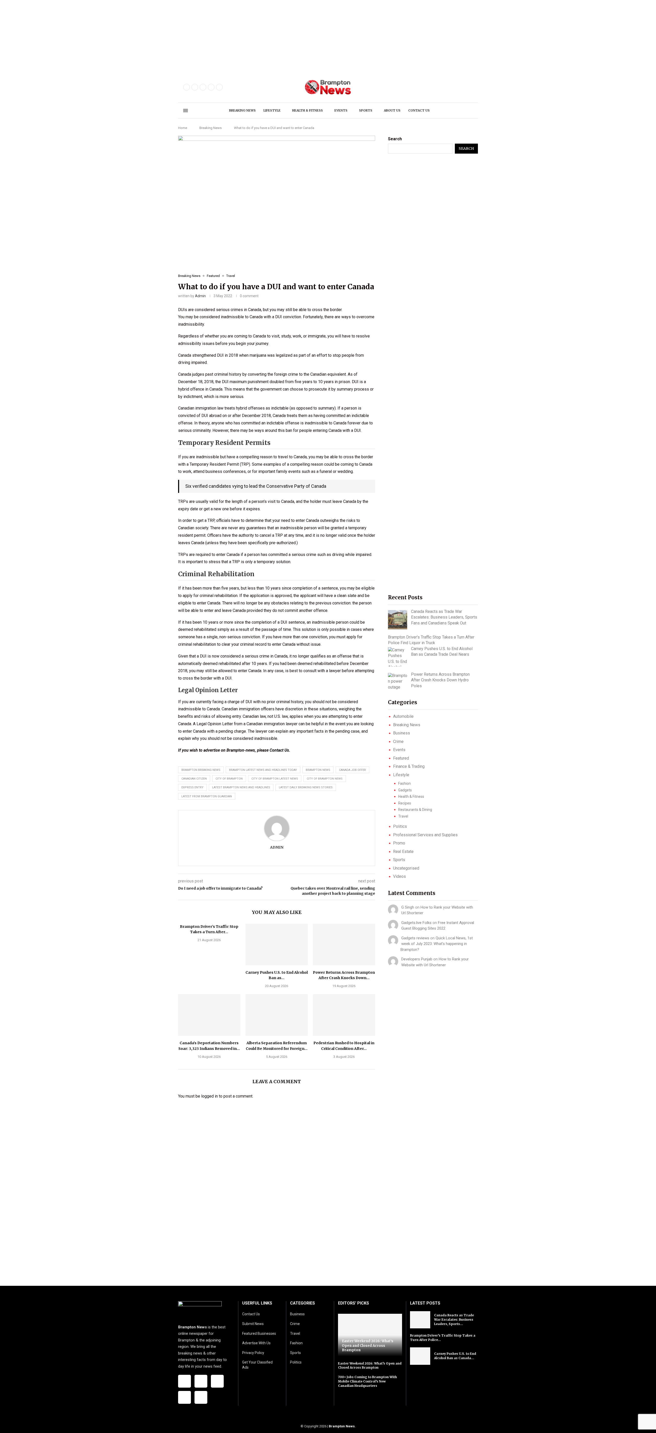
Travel (403, 816)
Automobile (403, 716)
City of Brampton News (325, 778)
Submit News (253, 1324)
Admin (200, 296)
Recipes (404, 803)
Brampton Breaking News (200, 770)
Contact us (419, 110)
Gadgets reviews (415, 938)
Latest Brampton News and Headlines (241, 787)
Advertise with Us (256, 1343)
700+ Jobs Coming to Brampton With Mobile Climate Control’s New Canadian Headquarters (367, 1381)
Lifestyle (272, 110)
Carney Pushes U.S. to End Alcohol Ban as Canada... (455, 1356)
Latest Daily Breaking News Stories (306, 787)
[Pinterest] (211, 87)
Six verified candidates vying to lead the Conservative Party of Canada (255, 486)
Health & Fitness (307, 110)
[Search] (470, 110)
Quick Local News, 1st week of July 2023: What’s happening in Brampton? (437, 944)
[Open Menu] (185, 110)
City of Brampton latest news (274, 778)
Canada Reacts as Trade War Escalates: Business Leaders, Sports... (454, 1319)
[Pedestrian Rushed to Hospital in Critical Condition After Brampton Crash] (344, 1015)
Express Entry (192, 787)
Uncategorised (406, 868)
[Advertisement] (154, 36)
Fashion (404, 783)
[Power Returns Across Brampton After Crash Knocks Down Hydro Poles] (344, 944)
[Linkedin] (219, 87)
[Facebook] (186, 87)
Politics (400, 826)
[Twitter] (194, 87)
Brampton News (342, 1426)
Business (401, 733)
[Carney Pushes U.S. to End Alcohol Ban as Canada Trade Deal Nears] (276, 944)
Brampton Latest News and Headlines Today (263, 770)
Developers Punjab (416, 959)
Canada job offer (352, 770)
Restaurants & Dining (415, 810)
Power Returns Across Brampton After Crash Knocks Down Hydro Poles (440, 680)
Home (182, 128)
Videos (399, 876)
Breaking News (242, 110)
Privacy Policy (253, 1353)
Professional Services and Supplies (425, 834)
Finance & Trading (409, 766)
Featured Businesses (259, 1333)
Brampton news (318, 770)
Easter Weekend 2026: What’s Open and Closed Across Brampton (367, 1345)
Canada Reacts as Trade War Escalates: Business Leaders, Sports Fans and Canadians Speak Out (444, 617)
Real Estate (403, 851)
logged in (209, 1096)
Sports (365, 110)
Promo (399, 843)
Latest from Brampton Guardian (206, 796)
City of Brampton (229, 778)
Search (395, 138)
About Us (392, 110)
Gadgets (405, 790)
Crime (398, 741)
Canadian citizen (194, 778)
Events (340, 110)
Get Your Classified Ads (257, 1364)
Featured (401, 758)
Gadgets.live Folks (416, 922)
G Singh (407, 907)
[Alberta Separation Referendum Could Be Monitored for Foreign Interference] (276, 1015)
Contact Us (279, 750)
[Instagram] (203, 87)
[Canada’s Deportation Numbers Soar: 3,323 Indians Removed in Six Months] (209, 1015)
